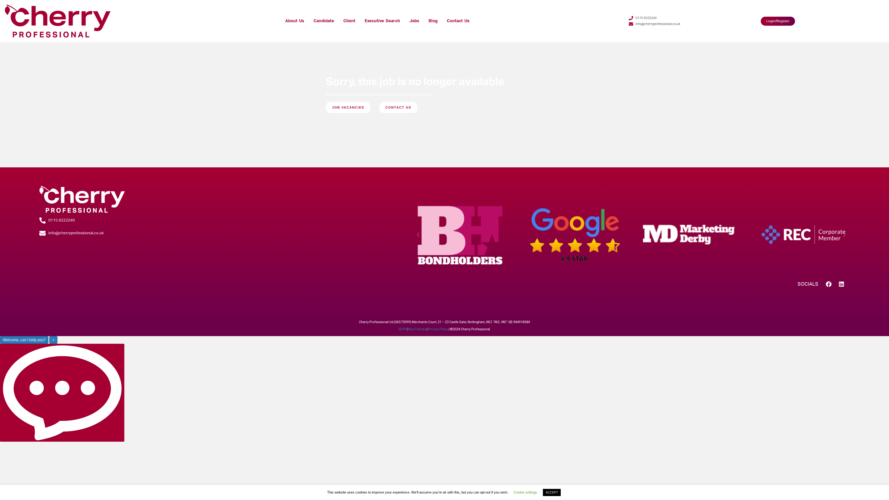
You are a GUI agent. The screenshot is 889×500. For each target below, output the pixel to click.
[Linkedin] (841, 284)
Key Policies (417, 329)
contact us (398, 107)
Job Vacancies (348, 107)
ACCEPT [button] (552, 492)
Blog (433, 21)
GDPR (402, 329)
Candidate (323, 21)
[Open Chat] (62, 393)
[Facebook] (829, 284)
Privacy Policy (438, 329)
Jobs (414, 21)
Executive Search (382, 21)
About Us (294, 21)
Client (349, 21)
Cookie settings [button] (525, 492)
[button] (418, 235)
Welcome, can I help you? (24, 340)
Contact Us (458, 21)
